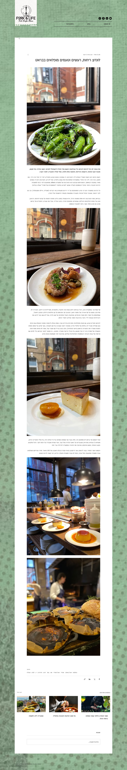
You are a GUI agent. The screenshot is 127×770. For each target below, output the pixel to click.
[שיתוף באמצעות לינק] (85, 679)
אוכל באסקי (68, 672)
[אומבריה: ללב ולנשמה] (31, 704)
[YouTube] (110, 18)
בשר (48, 672)
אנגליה (28, 672)
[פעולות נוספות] (28, 54)
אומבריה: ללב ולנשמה (36, 716)
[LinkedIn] (107, 18)
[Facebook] (103, 18)
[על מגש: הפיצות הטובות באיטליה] (63, 704)
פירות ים (40, 672)
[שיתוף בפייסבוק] (99, 679)
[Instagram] (100, 18)
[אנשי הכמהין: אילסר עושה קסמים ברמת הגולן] (95, 704)
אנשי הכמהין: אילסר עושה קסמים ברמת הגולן (97, 717)
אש (51, 672)
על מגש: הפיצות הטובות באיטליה (64, 716)
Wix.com (19, 765)
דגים (44, 672)
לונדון (33, 672)
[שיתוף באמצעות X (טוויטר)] (94, 679)
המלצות (75, 672)
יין (36, 672)
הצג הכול (19, 692)
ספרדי (62, 672)
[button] (19, 38)
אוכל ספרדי (56, 672)
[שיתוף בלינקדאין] (89, 679)
